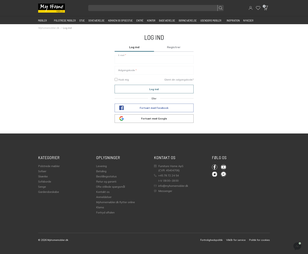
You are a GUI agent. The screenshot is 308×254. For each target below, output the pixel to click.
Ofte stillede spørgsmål (110, 186)
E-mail (121, 55)
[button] (250, 8)
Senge (42, 186)
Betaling (101, 171)
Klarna (100, 207)
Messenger (165, 191)
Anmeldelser (104, 197)
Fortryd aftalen (105, 212)
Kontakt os (103, 192)
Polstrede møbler (49, 166)
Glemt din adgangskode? (179, 79)
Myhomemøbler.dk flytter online (115, 202)
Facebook (216, 167)
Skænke (43, 176)
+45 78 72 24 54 (168, 175)
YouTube (225, 167)
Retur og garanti (106, 181)
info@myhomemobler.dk (173, 186)
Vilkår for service (236, 240)
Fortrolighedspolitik (211, 240)
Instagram (216, 174)
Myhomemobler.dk (48, 28)
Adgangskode (126, 70)
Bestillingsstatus (106, 176)
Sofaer (42, 171)
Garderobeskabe (48, 192)
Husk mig (123, 79)
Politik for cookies (259, 240)
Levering (101, 166)
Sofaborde (44, 181)
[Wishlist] (258, 8)
